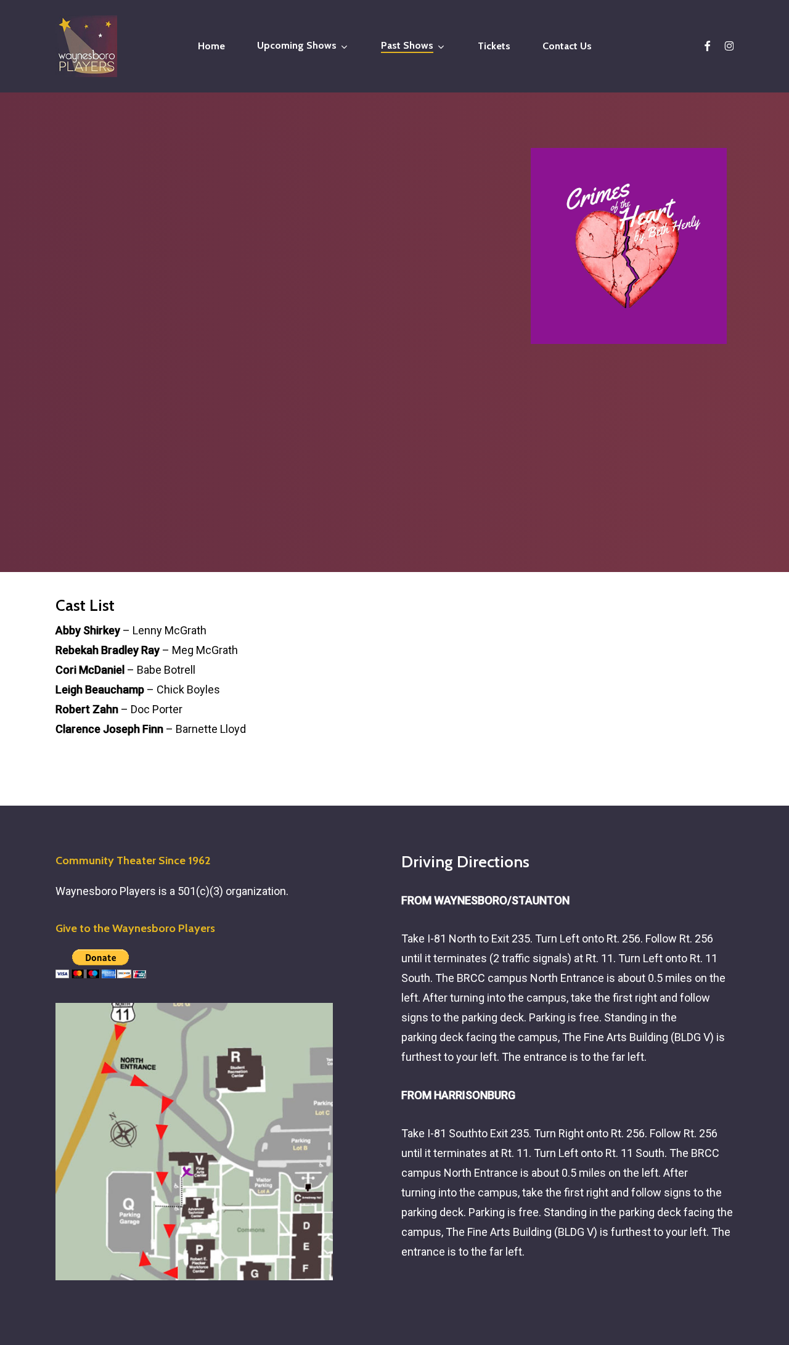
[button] (134, 526)
